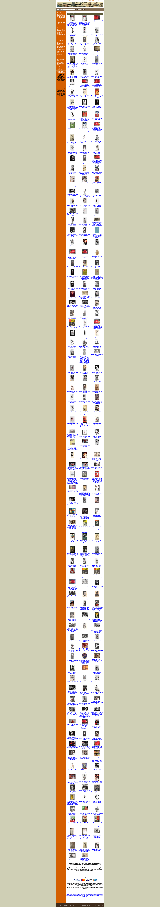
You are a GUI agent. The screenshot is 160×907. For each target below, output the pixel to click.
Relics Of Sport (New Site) (60, 52)
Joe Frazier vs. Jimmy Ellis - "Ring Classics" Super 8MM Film (84, 576)
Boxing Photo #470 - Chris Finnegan (84, 225)
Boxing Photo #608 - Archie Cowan (97, 673)
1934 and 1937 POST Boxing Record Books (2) (72, 491)
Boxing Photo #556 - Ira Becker (72, 608)
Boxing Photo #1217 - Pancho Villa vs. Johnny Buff (97, 459)
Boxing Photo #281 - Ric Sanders (72, 382)
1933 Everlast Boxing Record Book (84, 479)
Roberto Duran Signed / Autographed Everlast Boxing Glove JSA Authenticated (97, 162)
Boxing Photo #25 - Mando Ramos (84, 64)
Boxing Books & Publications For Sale (61, 30)
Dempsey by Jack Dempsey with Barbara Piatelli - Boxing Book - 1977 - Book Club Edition (97, 528)
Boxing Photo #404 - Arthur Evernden (72, 566)
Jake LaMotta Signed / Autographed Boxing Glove (85, 256)
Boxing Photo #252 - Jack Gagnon (72, 373)
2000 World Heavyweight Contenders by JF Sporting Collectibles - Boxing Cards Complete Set (72, 185)
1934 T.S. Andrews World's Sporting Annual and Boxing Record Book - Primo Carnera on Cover (84, 494)
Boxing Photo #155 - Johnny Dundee (84, 142)
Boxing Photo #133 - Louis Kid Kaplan (84, 704)
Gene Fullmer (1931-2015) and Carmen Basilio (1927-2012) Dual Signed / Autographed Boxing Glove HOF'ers (72, 587)
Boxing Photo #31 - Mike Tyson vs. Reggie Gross (97, 782)
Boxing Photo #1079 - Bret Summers (84, 782)
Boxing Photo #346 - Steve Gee (84, 382)
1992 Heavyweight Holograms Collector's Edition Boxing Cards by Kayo (84, 771)
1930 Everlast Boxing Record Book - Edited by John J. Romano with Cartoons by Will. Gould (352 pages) (97, 480)
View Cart (99, 0)
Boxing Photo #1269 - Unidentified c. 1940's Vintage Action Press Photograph (72, 758)
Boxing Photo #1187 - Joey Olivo (84, 671)
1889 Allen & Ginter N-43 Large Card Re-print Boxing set (84, 173)
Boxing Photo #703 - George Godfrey (97, 382)
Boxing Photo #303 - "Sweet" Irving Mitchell (85, 196)
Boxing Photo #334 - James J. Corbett (97, 206)
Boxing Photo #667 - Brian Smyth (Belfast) (84, 235)
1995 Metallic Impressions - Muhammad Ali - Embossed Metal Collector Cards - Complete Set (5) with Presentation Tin (97, 759)
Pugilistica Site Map (91, 0)
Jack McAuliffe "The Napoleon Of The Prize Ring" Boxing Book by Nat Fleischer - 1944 (84, 413)
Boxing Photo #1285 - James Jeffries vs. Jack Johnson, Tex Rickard (85, 757)
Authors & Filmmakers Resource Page (61, 47)
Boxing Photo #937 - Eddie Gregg (97, 693)
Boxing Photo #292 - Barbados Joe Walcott (72, 119)
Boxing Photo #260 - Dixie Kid (84, 402)
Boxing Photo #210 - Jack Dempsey (97, 587)
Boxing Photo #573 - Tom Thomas (97, 257)
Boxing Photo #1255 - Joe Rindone (72, 859)
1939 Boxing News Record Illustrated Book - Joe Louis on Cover (84, 119)
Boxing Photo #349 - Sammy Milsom (72, 357)
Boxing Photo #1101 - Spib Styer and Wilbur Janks (97, 682)
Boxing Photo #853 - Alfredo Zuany (84, 598)
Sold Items (88, 12)
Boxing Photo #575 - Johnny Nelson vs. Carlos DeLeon (84, 247)
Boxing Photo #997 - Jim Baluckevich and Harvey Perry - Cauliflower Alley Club (84, 650)
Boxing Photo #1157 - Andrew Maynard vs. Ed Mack (72, 747)
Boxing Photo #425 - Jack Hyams (72, 289)
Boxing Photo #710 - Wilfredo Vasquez (97, 412)
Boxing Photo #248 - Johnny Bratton (72, 337)
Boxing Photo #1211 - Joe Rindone (84, 791)
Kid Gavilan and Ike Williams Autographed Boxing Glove (97, 85)
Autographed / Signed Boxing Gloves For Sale (61, 37)
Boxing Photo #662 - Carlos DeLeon (97, 246)
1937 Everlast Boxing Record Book (97, 119)
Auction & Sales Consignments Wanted (61, 72)
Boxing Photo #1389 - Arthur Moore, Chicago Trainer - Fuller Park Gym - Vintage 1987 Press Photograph (97, 630)
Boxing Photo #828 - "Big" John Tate (72, 424)
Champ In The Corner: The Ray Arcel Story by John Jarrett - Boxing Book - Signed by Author (97, 609)
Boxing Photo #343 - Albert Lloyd (84, 77)
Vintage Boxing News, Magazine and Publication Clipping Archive (61, 23)
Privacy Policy (75, 0)
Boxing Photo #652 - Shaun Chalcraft (72, 298)
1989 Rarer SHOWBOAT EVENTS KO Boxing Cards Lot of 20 (72, 683)
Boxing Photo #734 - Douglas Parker (84, 162)
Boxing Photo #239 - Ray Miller (72, 392)
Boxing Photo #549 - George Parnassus (72, 318)
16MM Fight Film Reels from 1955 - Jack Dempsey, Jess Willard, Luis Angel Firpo (72, 527)
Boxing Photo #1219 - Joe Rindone (72, 792)
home (63, 0)
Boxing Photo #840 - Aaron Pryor (97, 424)
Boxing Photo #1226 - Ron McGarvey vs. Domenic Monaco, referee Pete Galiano (97, 714)
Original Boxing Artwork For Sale (60, 40)
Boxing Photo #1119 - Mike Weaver (72, 725)
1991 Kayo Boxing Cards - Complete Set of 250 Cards (84, 184)
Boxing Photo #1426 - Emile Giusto (72, 641)
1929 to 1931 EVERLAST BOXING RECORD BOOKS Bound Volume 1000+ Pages (84, 813)
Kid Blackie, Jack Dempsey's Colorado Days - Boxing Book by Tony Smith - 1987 (72, 108)
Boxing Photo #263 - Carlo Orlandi (72, 87)
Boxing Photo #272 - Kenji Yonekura (84, 289)
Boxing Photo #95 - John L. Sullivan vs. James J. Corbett (72, 214)
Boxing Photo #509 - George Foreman (97, 196)
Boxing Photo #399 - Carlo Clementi (84, 54)
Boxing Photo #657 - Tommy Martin (72, 770)
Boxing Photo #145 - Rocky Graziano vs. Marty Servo (72, 235)
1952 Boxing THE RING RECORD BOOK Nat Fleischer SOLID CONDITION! (97, 236)
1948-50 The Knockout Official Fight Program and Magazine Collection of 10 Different (72, 781)
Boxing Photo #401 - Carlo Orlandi (97, 77)
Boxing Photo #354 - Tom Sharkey (72, 162)
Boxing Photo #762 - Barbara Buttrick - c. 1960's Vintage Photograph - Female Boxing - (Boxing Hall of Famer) (84, 715)
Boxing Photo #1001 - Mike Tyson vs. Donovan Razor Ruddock (84, 468)
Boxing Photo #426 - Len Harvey (97, 373)
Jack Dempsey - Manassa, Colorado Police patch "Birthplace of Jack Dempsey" (84, 662)
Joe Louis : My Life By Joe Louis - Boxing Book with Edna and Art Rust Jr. (72, 554)
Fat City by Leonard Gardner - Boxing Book (72, 77)
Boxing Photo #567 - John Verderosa (84, 153)
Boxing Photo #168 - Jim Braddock (84, 802)
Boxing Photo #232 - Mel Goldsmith (84, 107)
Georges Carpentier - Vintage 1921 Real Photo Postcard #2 (72, 142)
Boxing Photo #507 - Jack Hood (72, 661)
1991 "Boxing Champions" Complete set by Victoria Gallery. (97, 493)
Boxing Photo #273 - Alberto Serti (84, 318)
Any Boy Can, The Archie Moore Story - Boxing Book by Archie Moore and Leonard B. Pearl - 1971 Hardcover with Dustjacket (84, 529)
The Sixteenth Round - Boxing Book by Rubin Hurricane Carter (97, 620)
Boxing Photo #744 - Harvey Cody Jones (97, 308)
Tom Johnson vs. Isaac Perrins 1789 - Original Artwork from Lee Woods (84, 586)
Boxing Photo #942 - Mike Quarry (84, 437)
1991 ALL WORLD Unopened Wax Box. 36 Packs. (97, 183)
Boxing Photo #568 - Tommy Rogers (84, 337)
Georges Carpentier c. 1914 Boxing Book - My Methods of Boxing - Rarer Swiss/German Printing (72, 837)
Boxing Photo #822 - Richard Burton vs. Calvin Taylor (97, 702)
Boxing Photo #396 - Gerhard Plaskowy (72, 44)
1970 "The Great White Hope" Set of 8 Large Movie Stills (97, 402)
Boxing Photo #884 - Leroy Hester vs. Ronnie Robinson (84, 640)
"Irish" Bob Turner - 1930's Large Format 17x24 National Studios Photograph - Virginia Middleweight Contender (72, 65)
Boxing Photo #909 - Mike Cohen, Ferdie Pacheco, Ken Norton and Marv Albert (72, 630)
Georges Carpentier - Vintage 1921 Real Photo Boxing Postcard (84, 850)
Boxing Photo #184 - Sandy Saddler (72, 412)
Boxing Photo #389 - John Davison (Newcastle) (72, 246)
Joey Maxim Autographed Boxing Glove (97, 21)
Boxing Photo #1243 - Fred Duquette (97, 792)
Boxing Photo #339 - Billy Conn (84, 206)
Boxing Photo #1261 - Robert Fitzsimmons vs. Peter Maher (72, 692)
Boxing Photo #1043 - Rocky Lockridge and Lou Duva (72, 704)
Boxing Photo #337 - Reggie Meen (84, 373)
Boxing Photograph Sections (60, 27)
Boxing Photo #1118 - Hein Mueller (97, 468)
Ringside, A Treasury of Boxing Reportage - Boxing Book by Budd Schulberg (85, 555)
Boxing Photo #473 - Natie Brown (84, 215)
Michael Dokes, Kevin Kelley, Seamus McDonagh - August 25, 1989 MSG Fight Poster (72, 24)
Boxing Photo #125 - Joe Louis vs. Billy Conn (72, 195)
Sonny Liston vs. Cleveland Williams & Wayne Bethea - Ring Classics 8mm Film (97, 576)
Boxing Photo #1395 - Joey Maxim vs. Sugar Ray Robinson (72, 738)
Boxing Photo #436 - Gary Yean (97, 298)
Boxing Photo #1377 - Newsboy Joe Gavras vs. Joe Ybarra (97, 660)
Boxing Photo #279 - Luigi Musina (97, 318)
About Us (68, 0)
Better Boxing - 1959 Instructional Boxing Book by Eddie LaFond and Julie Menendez (97, 278)
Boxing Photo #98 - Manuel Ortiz (72, 673)
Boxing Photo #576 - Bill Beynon (72, 267)
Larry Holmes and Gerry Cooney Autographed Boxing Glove (97, 747)
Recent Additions (60, 20)
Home (67, 12)
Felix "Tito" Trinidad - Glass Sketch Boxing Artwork (72, 850)
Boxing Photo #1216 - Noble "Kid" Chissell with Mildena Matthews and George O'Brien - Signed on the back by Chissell (72, 504)
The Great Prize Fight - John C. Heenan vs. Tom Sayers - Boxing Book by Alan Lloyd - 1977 (84, 824)
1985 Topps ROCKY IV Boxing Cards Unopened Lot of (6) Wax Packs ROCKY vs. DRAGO (72, 516)
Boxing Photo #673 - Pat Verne (72, 651)
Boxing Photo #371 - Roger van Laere (97, 44)
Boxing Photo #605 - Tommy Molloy (72, 173)
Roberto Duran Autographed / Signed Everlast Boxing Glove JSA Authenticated (97, 129)
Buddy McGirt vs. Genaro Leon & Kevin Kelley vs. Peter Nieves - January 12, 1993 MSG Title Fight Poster (84, 131)
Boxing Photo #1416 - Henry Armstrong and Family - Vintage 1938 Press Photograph (84, 517)
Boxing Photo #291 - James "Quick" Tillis (72, 153)
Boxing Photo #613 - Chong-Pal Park (97, 153)
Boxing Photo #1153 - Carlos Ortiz (97, 850)
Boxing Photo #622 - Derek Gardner (97, 289)
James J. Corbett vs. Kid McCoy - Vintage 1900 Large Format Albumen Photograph (97, 53)
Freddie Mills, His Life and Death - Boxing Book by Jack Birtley (97, 96)
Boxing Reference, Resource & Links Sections (60, 43)
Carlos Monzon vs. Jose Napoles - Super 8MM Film (72, 327)
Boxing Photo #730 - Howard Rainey (84, 96)
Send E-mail (83, 0)
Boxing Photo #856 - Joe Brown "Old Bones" (84, 347)
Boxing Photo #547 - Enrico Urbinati (72, 225)
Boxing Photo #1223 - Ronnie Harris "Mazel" (97, 566)
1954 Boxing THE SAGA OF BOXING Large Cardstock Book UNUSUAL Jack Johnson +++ (72, 448)
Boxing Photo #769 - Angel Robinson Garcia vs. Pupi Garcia (85, 460)
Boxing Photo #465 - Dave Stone (97, 651)
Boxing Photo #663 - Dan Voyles (84, 739)
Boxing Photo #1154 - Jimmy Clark (97, 727)
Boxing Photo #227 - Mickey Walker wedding (85, 618)
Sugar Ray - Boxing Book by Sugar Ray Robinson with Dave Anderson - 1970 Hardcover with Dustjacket (72, 543)
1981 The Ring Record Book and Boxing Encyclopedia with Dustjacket (85, 278)
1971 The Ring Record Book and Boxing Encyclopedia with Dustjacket (85, 542)
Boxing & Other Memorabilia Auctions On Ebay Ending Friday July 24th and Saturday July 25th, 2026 (61, 16)
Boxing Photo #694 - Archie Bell (84, 504)
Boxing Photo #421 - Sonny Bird (97, 641)
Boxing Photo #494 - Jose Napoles (84, 327)
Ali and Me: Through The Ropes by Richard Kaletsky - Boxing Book (84, 747)
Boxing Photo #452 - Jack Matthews (84, 392)
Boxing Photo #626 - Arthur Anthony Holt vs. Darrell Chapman (97, 770)
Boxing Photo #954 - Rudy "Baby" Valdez (97, 814)
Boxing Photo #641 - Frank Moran (97, 446)
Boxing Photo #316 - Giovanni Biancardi (97, 347)
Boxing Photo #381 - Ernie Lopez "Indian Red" (97, 142)
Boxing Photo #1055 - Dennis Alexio (72, 814)
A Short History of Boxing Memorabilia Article (60, 63)
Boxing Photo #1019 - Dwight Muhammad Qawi (72, 575)
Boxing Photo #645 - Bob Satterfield (97, 554)
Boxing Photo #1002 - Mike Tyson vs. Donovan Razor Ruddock (72, 468)
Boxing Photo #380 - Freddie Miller (84, 35)
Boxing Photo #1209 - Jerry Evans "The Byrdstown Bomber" (84, 608)
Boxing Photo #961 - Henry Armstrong (97, 516)
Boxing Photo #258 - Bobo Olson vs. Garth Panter (72, 306)
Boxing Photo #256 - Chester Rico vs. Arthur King (85, 306)
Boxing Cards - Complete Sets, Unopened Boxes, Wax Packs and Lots (61, 34)
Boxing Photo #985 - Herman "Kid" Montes (97, 739)
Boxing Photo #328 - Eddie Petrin (84, 566)
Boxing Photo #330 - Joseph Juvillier (72, 54)
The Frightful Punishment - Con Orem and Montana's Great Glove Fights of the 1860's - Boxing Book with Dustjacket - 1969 (84, 838)
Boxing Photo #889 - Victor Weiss (72, 459)
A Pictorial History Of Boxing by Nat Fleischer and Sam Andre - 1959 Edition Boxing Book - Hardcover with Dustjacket (97, 825)
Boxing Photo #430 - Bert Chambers (97, 215)
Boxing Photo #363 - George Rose (72, 35)
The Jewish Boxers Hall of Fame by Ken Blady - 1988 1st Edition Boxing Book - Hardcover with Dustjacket (72, 803)
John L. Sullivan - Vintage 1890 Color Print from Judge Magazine (84, 297)
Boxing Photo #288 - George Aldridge (97, 802)
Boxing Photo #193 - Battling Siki (72, 402)
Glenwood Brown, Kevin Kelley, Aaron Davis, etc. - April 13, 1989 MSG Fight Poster (84, 24)
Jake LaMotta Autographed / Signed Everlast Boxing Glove (85, 85)
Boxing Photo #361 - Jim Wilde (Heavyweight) (84, 267)
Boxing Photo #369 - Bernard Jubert (84, 44)
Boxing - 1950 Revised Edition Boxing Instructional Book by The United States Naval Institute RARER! (84, 425)
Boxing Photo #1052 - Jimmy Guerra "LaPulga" (84, 630)
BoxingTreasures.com (61, 49)
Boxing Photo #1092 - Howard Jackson (72, 620)
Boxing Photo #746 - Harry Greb (72, 206)
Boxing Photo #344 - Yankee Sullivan (97, 598)
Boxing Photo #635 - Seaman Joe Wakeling (97, 107)
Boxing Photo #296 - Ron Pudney (97, 392)
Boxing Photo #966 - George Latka (97, 437)
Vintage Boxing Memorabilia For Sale (77, 12)
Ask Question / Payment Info (59, 55)
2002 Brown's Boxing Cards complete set (97, 173)
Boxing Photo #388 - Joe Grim (97, 64)
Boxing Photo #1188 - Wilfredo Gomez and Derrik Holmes (84, 859)
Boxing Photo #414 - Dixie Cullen (72, 277)
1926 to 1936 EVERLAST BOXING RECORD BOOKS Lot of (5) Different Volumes (72, 824)
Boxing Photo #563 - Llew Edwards (97, 267)
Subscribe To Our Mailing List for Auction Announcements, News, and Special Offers (61, 59)
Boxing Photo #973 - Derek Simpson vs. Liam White (72, 596)
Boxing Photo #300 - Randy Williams (84, 682)
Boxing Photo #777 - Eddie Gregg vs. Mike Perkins (84, 693)
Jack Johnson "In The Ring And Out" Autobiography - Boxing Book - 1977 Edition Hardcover (97, 543)
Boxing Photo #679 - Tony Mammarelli (72, 96)
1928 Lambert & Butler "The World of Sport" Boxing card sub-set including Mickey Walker (97, 224)
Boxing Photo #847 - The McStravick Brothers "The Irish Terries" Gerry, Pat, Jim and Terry (72, 436)
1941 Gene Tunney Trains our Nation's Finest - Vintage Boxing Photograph (97, 836)
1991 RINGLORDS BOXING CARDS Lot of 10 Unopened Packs (97, 505)
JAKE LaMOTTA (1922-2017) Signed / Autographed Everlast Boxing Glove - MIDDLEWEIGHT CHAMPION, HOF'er (85, 727)
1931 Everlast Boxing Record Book (72, 129)
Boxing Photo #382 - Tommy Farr (72, 347)
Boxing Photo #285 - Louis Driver (97, 35)
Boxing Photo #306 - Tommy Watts (97, 337)
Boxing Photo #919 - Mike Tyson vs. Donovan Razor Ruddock (84, 445)
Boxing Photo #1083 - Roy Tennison (97, 355)
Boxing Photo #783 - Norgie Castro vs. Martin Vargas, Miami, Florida (72, 713)
